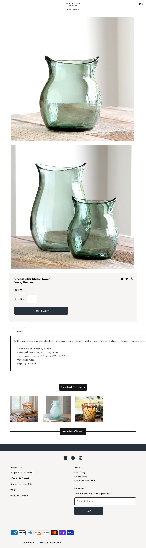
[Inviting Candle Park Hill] (24, 408)
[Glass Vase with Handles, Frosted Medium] (57, 408)
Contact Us (80, 476)
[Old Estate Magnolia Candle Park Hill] (89, 408)
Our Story (79, 472)
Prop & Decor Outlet (51, 542)
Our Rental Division (85, 480)
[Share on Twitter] (127, 279)
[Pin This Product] (132, 279)
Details (19, 331)
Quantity (19, 298)
